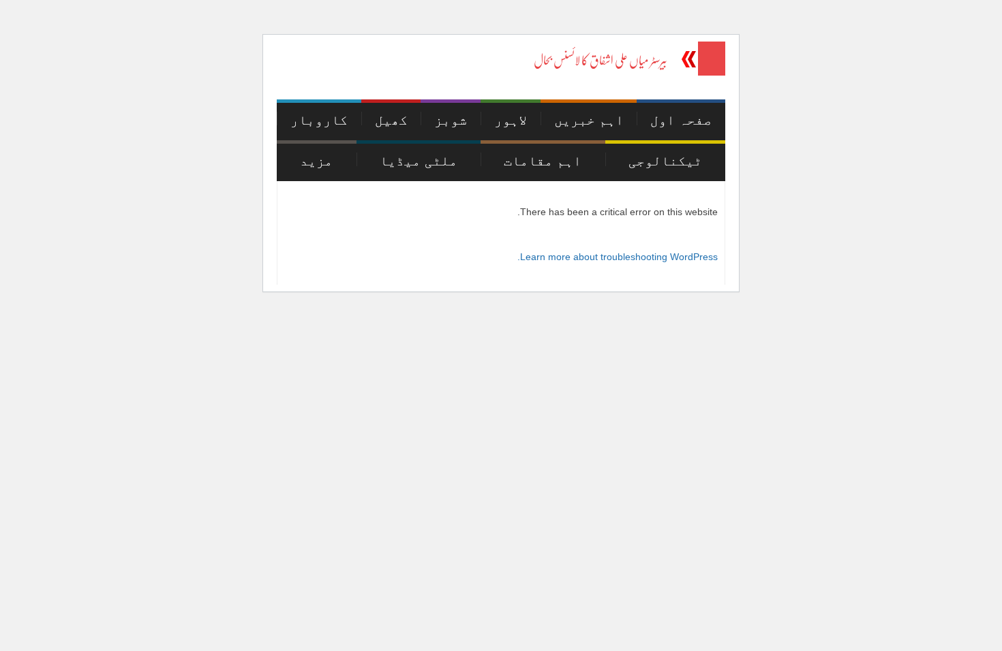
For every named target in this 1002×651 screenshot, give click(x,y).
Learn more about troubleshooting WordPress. (617, 256)
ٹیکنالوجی (665, 160)
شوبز (450, 119)
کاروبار (319, 119)
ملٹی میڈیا (418, 160)
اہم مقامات (542, 160)
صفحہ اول (681, 119)
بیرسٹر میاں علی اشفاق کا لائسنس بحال (600, 60)
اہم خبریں (589, 119)
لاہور (510, 119)
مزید (316, 160)
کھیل (391, 119)
